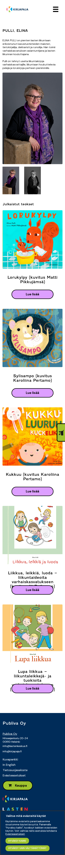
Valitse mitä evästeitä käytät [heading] (26, 816)
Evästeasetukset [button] (15, 834)
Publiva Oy (10, 734)
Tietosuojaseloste (15, 770)
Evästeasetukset (14, 775)
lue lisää (32, 294)
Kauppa (20, 785)
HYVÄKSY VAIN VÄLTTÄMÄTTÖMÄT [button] (27, 848)
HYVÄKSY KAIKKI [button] (17, 840)
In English (9, 765)
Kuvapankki (10, 759)
